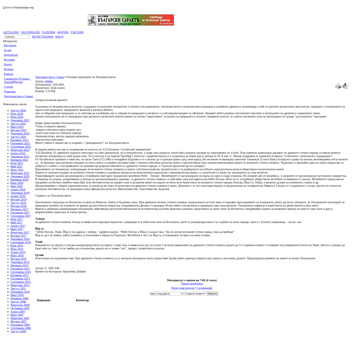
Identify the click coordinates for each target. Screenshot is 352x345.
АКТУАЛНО (11, 32)
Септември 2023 (20, 146)
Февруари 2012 (20, 285)
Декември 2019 (20, 192)
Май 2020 (16, 186)
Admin (49, 81)
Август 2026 (18, 110)
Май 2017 (16, 222)
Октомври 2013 (20, 278)
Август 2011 (18, 288)
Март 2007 (17, 314)
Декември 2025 (20, 120)
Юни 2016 (16, 248)
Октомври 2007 (20, 308)
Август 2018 (18, 202)
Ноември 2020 (19, 179)
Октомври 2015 (20, 268)
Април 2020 (17, 189)
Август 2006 (18, 331)
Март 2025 (17, 126)
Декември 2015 (20, 262)
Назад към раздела (182, 287)
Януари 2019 (18, 199)
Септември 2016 (20, 242)
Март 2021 (17, 169)
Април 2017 (17, 225)
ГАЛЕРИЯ (48, 32)
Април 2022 (17, 153)
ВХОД (59, 36)
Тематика (10, 91)
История (9, 59)
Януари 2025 (18, 130)
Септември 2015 (20, 272)
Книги (8, 64)
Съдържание (204, 287)
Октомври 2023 (20, 143)
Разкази (8, 73)
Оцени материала (192, 283)
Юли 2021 (16, 163)
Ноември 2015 (19, 265)
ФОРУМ (62, 32)
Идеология (10, 54)
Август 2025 (18, 123)
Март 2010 (17, 295)
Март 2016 (17, 255)
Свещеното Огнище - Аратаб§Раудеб (17, 80)
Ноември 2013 (19, 275)
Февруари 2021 (20, 173)
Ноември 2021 (19, 159)
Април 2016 (17, 252)
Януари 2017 (18, 235)
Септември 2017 (20, 215)
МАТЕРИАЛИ (30, 32)
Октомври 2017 (20, 212)
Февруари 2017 (20, 232)
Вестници (10, 45)
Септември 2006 (20, 328)
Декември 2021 (20, 156)
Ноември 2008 (19, 298)
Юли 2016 (16, 245)
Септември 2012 (20, 281)
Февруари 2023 (20, 150)
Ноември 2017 (19, 209)
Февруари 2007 (20, 318)
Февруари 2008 (20, 305)
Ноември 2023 (19, 140)
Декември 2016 (20, 239)
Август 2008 (18, 301)
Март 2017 (17, 229)
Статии (8, 86)
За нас (8, 50)
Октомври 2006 (20, 324)
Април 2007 (17, 311)
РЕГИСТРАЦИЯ (42, 36)
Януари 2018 (18, 206)
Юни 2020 (16, 183)
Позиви (8, 69)
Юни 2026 (16, 117)
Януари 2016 (18, 258)
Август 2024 (18, 136)
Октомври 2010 (20, 291)
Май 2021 (16, 166)
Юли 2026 (16, 113)
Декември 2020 (20, 176)
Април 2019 (17, 196)
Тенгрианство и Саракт (18, 96)
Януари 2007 (18, 321)
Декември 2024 (20, 133)
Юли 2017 (16, 219)
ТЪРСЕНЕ (77, 32)
